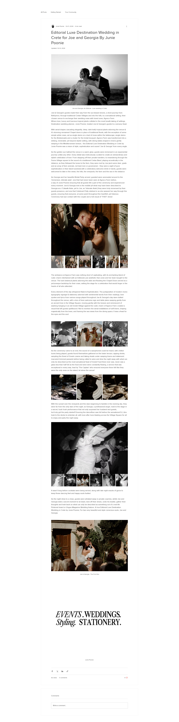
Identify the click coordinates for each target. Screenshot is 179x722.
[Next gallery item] (125, 230)
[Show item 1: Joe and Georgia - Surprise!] (57, 480)
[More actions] (126, 26)
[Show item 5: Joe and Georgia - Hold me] (109, 480)
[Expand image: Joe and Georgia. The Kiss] (89, 230)
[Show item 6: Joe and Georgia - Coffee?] (122, 480)
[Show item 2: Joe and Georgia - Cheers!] (70, 480)
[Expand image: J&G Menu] (89, 387)
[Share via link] (67, 671)
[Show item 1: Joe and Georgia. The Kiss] (57, 262)
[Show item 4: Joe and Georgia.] (99, 262)
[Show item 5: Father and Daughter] (112, 262)
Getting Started (56, 12)
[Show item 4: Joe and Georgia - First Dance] (96, 480)
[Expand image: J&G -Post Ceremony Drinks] (63, 333)
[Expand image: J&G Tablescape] (63, 387)
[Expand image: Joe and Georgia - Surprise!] (89, 448)
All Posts (44, 12)
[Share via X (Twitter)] (57, 671)
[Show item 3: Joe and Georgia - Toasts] (83, 480)
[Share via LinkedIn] (62, 671)
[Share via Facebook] (52, 671)
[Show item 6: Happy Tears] (126, 262)
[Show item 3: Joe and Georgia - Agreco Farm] (85, 262)
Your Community (70, 12)
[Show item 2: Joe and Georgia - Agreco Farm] (71, 262)
